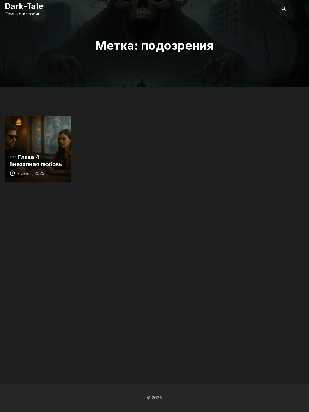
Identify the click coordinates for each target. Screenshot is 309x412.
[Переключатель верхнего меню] (300, 9)
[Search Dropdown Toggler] (284, 9)
